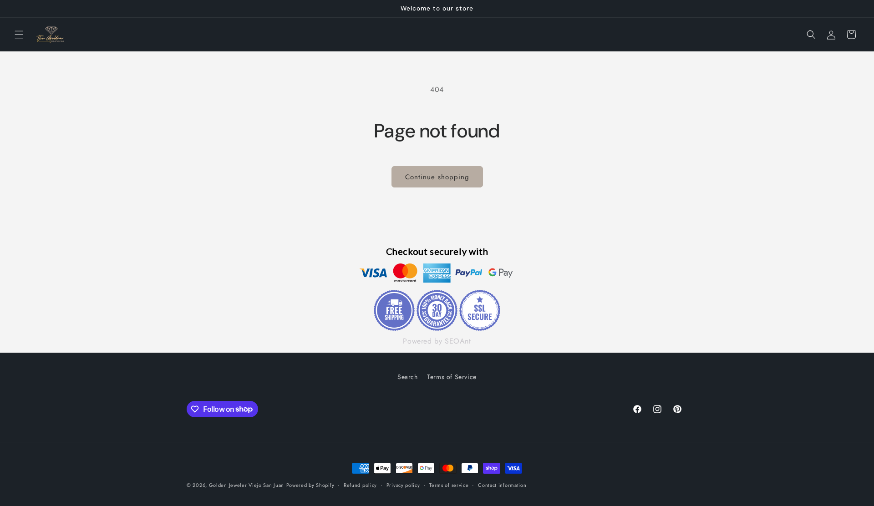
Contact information (502, 484)
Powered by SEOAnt (437, 341)
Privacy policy (403, 484)
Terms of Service (452, 376)
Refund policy (360, 484)
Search (407, 376)
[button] (19, 35)
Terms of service (448, 484)
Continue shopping (437, 177)
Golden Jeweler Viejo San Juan (246, 485)
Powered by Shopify (310, 485)
